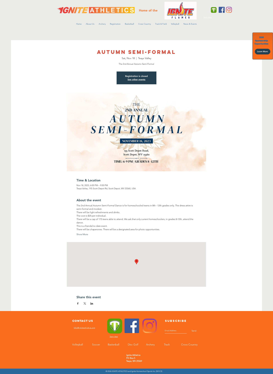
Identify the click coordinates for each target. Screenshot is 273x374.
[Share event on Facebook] (77, 303)
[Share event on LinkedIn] (91, 303)
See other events (136, 79)
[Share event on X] (84, 303)
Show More (82, 234)
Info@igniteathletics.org (84, 328)
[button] (90, 24)
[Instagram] (229, 10)
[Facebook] (222, 10)
